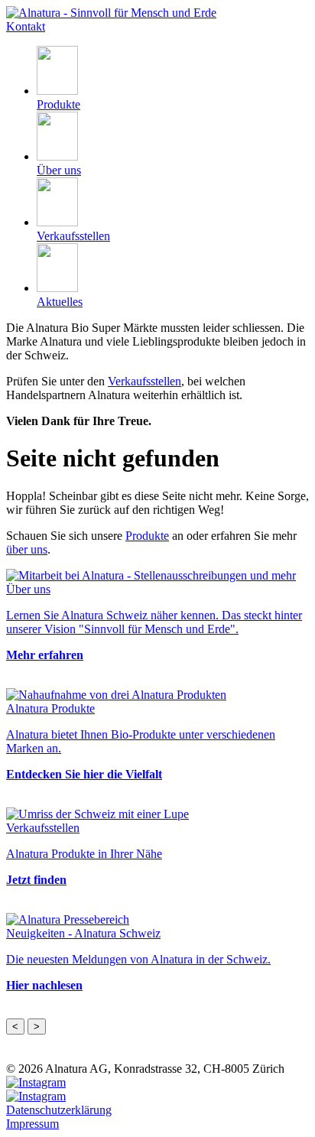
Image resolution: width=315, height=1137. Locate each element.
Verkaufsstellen (144, 381)
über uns (26, 549)
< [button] (15, 1026)
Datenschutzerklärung (59, 1109)
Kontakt (25, 26)
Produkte (147, 535)
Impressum (32, 1123)
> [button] (37, 1026)
